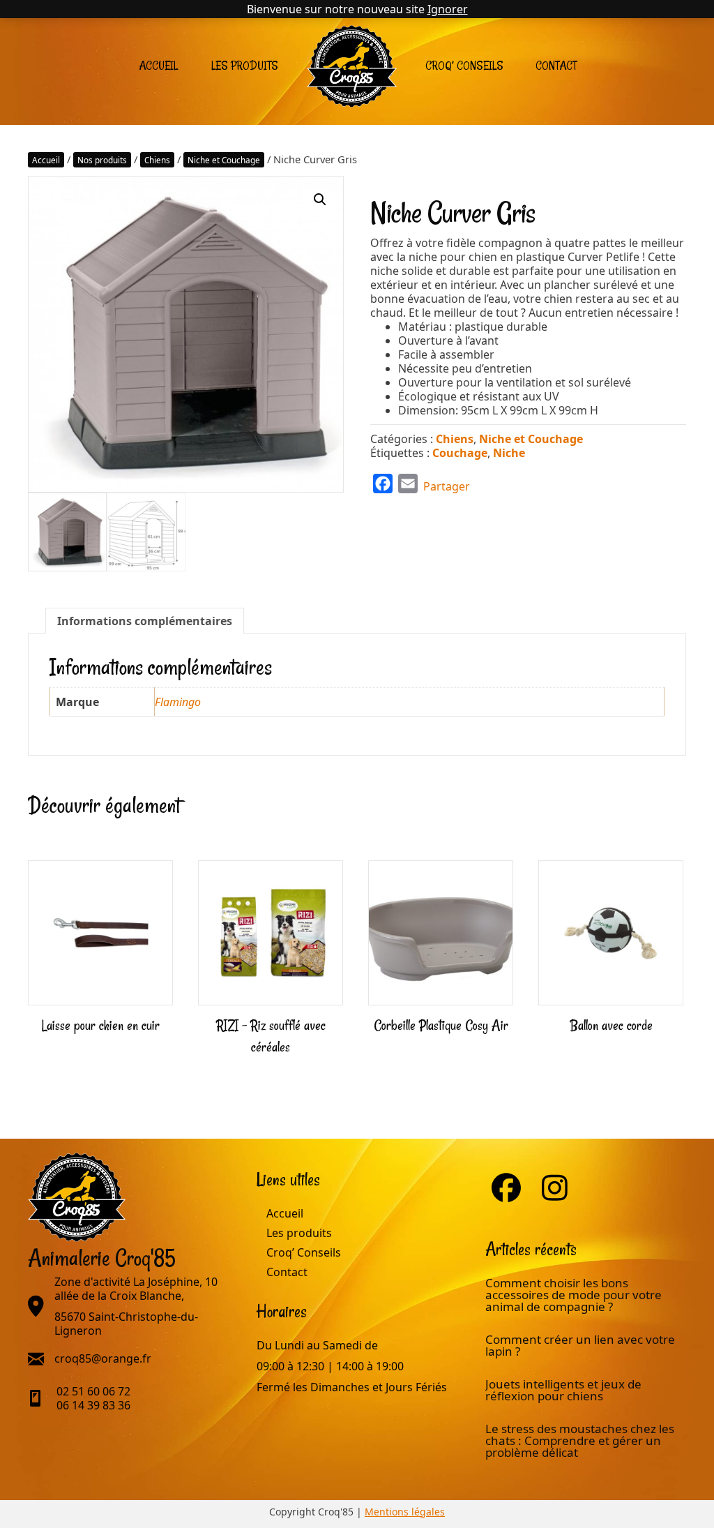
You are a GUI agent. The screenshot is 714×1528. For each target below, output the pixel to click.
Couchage (459, 452)
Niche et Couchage (224, 159)
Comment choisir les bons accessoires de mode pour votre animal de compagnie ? (573, 1294)
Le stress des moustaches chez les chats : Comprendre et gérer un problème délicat (579, 1440)
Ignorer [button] (447, 9)
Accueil (158, 65)
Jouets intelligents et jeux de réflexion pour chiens (563, 1390)
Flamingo (178, 702)
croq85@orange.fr (102, 1358)
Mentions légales (405, 1511)
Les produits (244, 65)
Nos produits (102, 159)
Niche (509, 452)
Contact (556, 65)
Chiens (157, 159)
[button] (320, 199)
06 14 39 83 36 (93, 1405)
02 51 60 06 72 (93, 1391)
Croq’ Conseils (464, 65)
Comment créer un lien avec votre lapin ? (580, 1345)
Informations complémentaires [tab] (144, 621)
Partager (446, 486)
